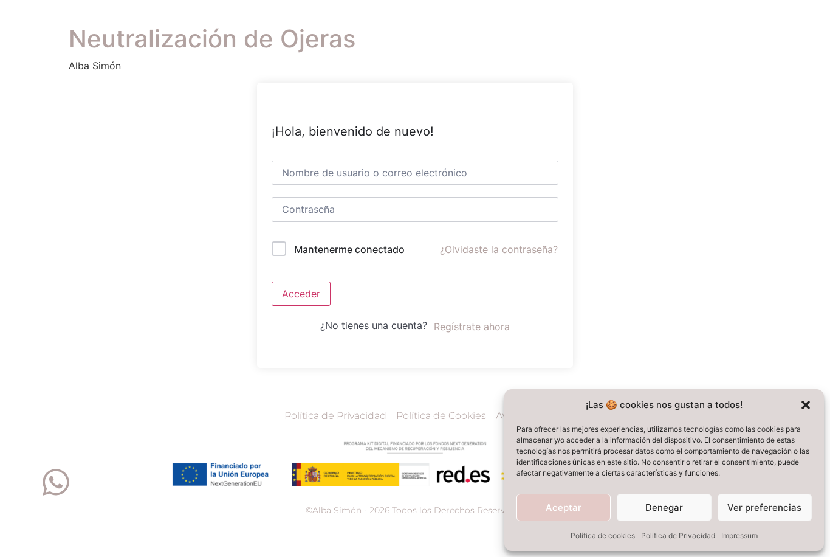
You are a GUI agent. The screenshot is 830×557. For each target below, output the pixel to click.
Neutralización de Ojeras (212, 39)
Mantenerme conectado (349, 249)
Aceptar (563, 507)
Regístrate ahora (472, 326)
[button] (806, 405)
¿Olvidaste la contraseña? (499, 249)
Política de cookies (603, 535)
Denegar (664, 507)
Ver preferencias (764, 507)
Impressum (739, 535)
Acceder (301, 294)
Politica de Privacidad (678, 535)
